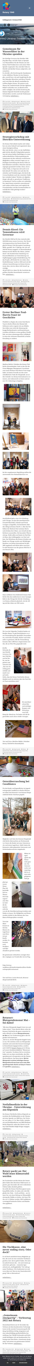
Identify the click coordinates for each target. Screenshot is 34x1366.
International (15, 1136)
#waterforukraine (16, 107)
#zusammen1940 (13, 200)
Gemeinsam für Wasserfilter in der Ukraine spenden (14, 51)
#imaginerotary (6, 104)
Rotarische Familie (7, 103)
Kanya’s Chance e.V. (18, 1048)
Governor (5, 281)
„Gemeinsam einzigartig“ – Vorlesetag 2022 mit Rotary (17, 1318)
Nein (13, 1362)
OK (7, 1362)
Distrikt (28, 101)
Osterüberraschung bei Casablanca (16, 782)
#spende (27, 1075)
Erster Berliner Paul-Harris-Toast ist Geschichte (15, 315)
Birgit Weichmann (17, 197)
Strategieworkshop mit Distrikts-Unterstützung (16, 138)
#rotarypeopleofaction (18, 106)
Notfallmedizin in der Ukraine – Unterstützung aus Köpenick (17, 1107)
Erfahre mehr (23, 1362)
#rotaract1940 (6, 988)
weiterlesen (15, 96)
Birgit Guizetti (16, 101)
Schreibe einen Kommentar (10, 109)
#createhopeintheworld (24, 103)
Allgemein (24, 985)
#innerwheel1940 (14, 1352)
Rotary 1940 (8, 12)
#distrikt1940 (15, 199)
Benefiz (24, 101)
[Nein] (32, 1360)
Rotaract (5, 987)
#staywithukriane (7, 107)
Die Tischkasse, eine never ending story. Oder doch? (17, 1249)
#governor (5, 283)
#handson (27, 1215)
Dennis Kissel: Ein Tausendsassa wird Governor (13, 232)
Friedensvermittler (7, 1136)
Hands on (28, 1213)
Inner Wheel (17, 1350)
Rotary (8, 199)
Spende (14, 103)
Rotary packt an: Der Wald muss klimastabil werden (16, 1173)
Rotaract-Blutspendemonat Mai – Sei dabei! (16, 1020)
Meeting (28, 1283)
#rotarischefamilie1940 (16, 104)
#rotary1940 (26, 104)
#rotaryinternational (7, 106)
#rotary (12, 988)
